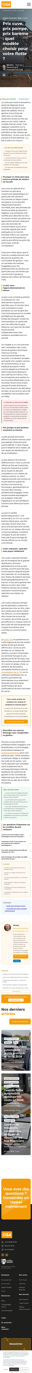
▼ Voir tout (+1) (16, 991)
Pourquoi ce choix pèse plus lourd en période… (16, 974)
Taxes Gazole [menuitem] (24, 1303)
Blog (19, 18)
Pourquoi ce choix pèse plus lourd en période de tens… (14, 868)
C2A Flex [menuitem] (22, 1284)
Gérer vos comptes (11, 1086)
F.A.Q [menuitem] (3, 1291)
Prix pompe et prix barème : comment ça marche (16, 878)
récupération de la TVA (11, 672)
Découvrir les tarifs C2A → (16, 721)
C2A (27, 138)
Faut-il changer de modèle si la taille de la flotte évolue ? (16, 858)
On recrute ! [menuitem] (5, 1284)
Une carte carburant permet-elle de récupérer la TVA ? (16, 851)
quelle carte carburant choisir (15, 906)
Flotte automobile (11, 1038)
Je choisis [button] (6, 1369)
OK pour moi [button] (14, 1369)
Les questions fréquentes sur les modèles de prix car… (16, 893)
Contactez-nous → (16, 1000)
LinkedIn (16, 961)
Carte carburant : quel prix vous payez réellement (15, 883)
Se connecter (9, 1249)
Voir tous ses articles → (20, 956)
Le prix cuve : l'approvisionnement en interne (14, 873)
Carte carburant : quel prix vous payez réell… (15, 985)
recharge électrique (10, 753)
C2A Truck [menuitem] (23, 1280)
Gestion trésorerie (10, 18)
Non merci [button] (24, 1369)
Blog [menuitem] (3, 1301)
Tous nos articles (20, 1021)
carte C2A (8, 639)
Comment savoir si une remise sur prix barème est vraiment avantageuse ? (16, 843)
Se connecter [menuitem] (6, 1322)
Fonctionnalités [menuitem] (6, 1310)
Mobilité (8, 1042)
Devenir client (9, 1246)
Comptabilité (9, 1120)
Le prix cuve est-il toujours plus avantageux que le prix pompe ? (16, 835)
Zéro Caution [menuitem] (23, 1299)
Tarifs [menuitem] (3, 1318)
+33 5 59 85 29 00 (11, 1242)
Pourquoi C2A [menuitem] (6, 1280)
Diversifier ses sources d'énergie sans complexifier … (14, 888)
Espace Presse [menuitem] (6, 1287)
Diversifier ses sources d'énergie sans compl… (16, 988)
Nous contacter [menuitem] (5, 1328)
